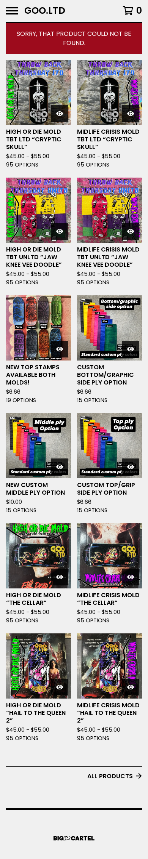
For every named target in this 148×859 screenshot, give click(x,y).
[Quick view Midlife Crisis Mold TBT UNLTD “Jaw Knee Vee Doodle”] (130, 231)
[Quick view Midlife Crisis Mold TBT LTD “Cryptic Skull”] (130, 113)
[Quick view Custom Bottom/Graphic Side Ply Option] (130, 349)
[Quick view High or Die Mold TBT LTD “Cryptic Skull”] (59, 113)
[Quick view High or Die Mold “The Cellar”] (59, 577)
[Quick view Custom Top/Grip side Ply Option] (130, 466)
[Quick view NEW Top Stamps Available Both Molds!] (59, 349)
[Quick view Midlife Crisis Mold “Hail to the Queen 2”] (130, 687)
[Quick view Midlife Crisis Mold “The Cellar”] (130, 577)
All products (110, 776)
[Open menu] (12, 10)
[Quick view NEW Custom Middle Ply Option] (59, 466)
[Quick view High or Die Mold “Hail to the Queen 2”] (59, 687)
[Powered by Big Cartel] (74, 838)
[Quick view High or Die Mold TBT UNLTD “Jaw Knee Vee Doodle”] (59, 231)
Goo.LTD (44, 11)
